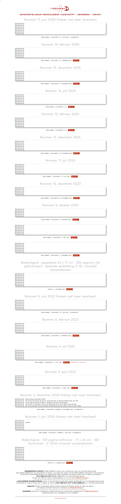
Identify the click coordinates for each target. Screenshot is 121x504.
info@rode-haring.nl (82, 478)
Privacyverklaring (60, 498)
